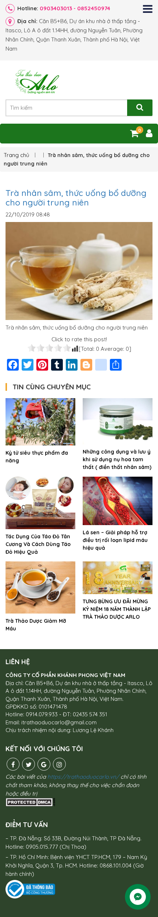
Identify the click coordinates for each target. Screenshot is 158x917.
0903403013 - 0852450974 (75, 8)
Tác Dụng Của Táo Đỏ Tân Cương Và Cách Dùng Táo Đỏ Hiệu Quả (38, 544)
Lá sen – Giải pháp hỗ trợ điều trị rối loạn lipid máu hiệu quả (115, 540)
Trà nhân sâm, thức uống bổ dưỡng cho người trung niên (76, 197)
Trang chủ (17, 155)
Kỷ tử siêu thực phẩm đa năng (37, 457)
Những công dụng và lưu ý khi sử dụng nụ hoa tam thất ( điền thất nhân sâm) (117, 459)
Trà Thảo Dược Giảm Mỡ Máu (36, 625)
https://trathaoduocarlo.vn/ (83, 776)
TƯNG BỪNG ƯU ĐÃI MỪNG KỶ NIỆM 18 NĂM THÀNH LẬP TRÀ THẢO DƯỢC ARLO (117, 609)
